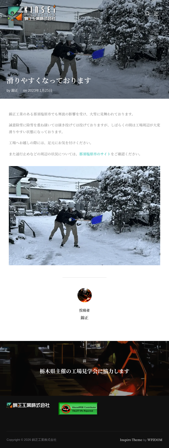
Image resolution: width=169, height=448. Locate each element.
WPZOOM (154, 439)
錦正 (14, 90)
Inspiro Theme (131, 439)
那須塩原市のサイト (95, 153)
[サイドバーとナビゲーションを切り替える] (158, 13)
